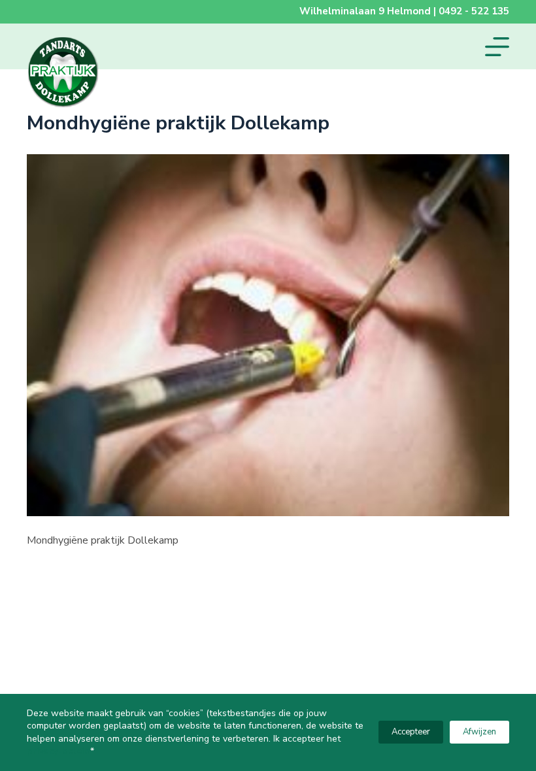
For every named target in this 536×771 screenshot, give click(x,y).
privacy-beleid (58, 751)
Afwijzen (479, 732)
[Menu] (497, 47)
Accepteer (411, 732)
